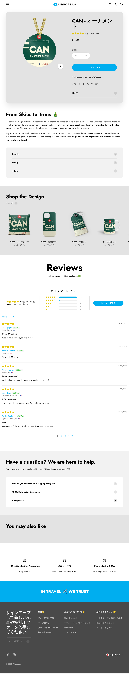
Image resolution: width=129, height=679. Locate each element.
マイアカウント (45, 622)
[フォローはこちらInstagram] (14, 655)
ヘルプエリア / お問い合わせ (109, 618)
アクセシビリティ (104, 627)
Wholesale (68, 627)
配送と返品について (105, 622)
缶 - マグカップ (109, 241)
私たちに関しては (46, 618)
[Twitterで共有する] (88, 84)
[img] (8, 323)
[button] (78, 33)
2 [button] (61, 435)
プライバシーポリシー (48, 627)
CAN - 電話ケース (49, 241)
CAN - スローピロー (19, 241)
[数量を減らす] (75, 56)
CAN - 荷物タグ (79, 241)
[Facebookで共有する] (83, 84)
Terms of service (44, 632)
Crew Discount (70, 618)
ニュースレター (71, 632)
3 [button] (65, 435)
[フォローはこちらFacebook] (7, 655)
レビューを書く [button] (108, 303)
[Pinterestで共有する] (92, 84)
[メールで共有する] (96, 84)
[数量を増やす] (86, 56)
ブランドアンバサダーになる (77, 622)
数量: (74, 49)
